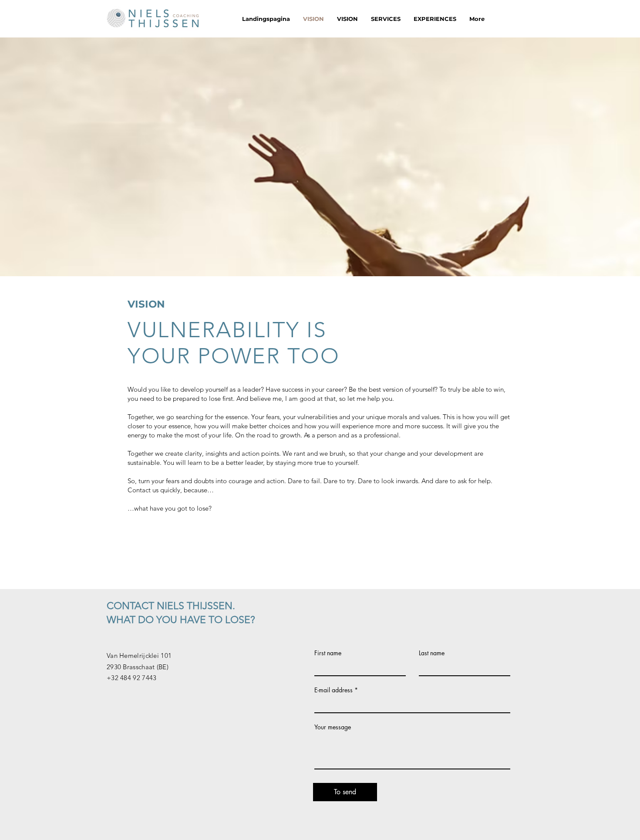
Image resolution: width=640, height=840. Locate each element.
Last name (432, 653)
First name (327, 653)
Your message (332, 727)
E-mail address (333, 690)
